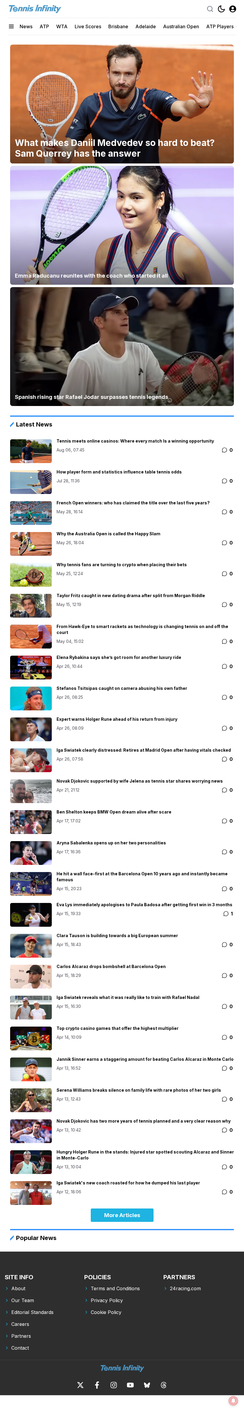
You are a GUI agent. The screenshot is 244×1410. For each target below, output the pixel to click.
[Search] (210, 8)
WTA (62, 26)
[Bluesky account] (147, 1385)
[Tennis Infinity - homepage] (34, 9)
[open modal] (232, 8)
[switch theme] (221, 9)
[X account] (80, 1385)
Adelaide (145, 26)
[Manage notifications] (233, 1401)
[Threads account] (163, 1385)
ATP (44, 26)
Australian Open (181, 26)
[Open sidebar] (11, 26)
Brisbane (118, 26)
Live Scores (88, 26)
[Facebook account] (97, 1385)
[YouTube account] (130, 1385)
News (26, 26)
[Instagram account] (113, 1385)
